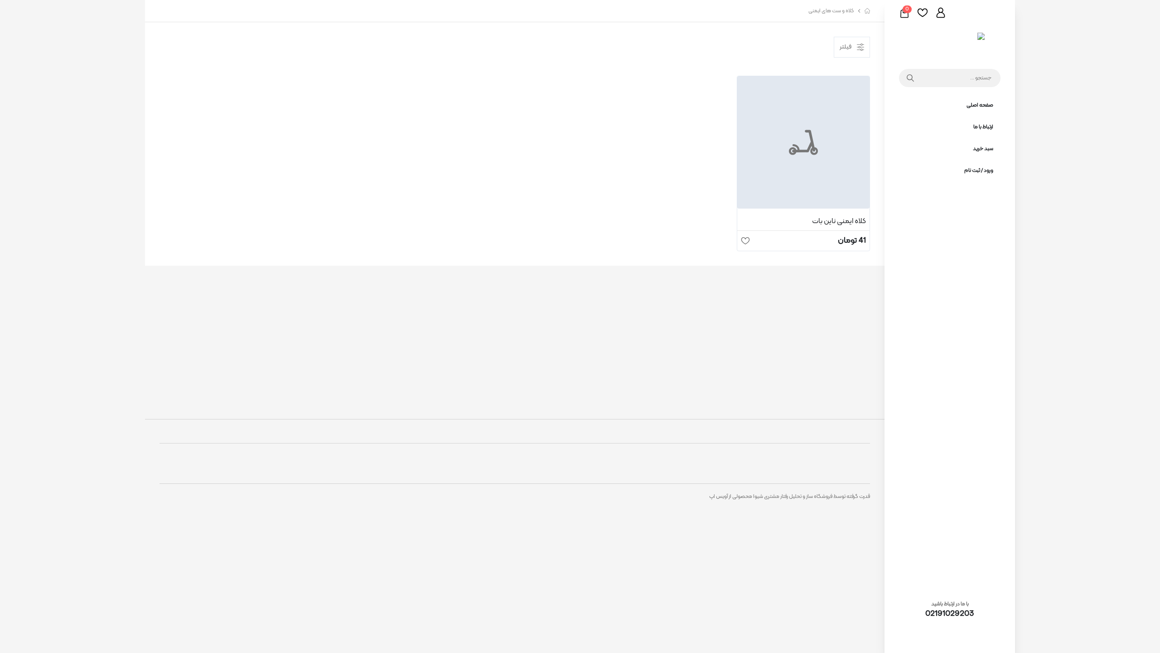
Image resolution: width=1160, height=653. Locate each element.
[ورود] (940, 12)
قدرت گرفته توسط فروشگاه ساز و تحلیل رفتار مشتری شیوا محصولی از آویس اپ (789, 496)
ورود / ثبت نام (978, 170)
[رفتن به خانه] (867, 11)
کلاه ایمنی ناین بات (839, 221)
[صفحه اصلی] (950, 43)
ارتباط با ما (983, 127)
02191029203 (949, 614)
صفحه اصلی (980, 105)
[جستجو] (908, 78)
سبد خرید (983, 149)
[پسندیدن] (745, 240)
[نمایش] (803, 142)
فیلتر (845, 47)
